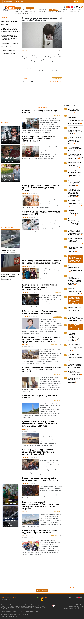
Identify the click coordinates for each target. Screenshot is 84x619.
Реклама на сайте (5, 599)
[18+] (82, 7)
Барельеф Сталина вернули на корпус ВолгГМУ (74, 111)
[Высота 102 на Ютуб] (69, 7)
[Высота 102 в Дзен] (72, 7)
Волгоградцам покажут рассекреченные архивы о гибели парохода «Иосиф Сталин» (75, 140)
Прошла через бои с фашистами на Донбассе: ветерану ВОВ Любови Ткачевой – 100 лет (75, 130)
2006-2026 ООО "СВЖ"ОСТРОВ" (9, 597)
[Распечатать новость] (61, 18)
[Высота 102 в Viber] (77, 7)
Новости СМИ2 (42, 107)
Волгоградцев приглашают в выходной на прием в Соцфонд (75, 319)
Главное (4, 17)
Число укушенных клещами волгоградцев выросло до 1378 (75, 149)
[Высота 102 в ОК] (67, 7)
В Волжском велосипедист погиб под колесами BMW (74, 373)
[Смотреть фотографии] (74, 112)
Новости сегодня (8, 1)
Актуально (4, 122)
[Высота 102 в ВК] (64, 7)
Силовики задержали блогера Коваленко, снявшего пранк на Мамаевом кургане (10, 45)
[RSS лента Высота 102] (81, 597)
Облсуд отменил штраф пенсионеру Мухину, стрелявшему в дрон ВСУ (8, 52)
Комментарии (57, 78)
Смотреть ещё (42, 590)
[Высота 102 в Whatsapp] (79, 7)
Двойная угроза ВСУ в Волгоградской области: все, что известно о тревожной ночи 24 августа (10, 37)
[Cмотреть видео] (71, 176)
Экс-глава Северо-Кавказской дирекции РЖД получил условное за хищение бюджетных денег (75, 347)
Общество (25, 144)
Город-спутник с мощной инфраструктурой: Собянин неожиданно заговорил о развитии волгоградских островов (74, 280)
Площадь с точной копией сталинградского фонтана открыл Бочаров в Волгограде (10, 30)
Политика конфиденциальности (9, 616)
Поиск (78, 1)
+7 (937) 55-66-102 (55, 82)
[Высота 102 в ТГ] (74, 7)
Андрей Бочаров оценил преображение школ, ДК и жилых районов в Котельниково (75, 300)
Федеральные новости (8, 227)
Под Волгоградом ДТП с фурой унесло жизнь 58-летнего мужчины (75, 366)
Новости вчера (19, 1)
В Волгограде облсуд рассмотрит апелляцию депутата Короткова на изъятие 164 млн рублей (75, 258)
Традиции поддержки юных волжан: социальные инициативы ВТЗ (9, 23)
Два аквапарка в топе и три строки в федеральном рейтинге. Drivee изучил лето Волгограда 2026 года (75, 221)
